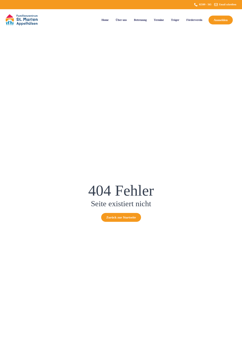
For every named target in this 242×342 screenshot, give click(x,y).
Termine (159, 19)
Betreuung (140, 19)
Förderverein (194, 19)
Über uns (121, 19)
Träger (175, 19)
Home (105, 19)
